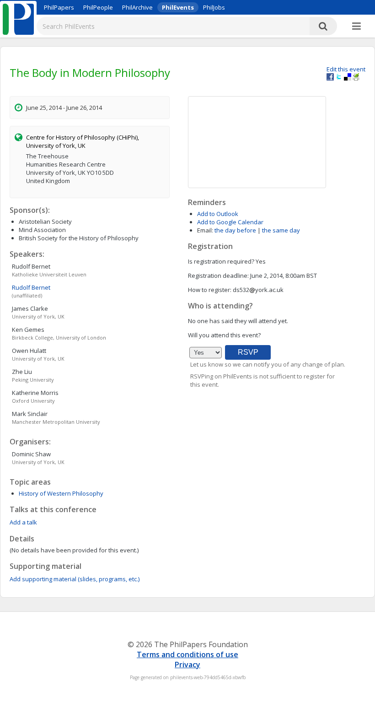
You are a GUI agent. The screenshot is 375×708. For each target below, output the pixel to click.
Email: (205, 230)
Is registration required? (221, 261)
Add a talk (23, 522)
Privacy (187, 664)
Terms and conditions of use (187, 654)
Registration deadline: (218, 275)
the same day (281, 230)
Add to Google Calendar (230, 222)
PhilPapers (59, 7)
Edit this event (346, 69)
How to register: (209, 290)
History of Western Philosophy (61, 493)
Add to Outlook (217, 214)
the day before (235, 230)
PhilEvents (178, 7)
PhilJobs (214, 7)
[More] (356, 26)
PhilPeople (98, 7)
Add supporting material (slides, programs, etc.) (74, 579)
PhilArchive (137, 7)
